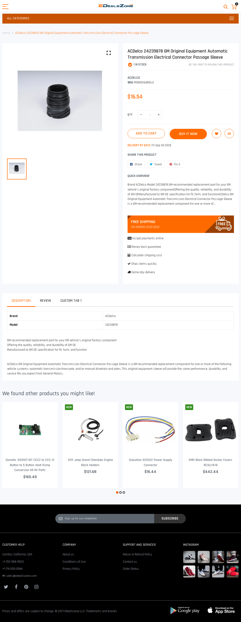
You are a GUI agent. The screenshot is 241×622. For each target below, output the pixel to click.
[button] (117, 492)
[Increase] (159, 115)
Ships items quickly (144, 264)
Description (21, 300)
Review (45, 300)
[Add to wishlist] (216, 133)
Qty (130, 114)
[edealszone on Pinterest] (26, 586)
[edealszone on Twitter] (5, 586)
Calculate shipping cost (146, 255)
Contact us (130, 562)
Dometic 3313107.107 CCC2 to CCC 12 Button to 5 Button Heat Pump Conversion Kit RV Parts (30, 465)
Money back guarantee (146, 247)
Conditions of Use (74, 562)
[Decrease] (141, 115)
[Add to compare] (229, 133)
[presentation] (11, 448)
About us (68, 554)
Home (6, 33)
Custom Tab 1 (70, 300)
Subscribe (169, 518)
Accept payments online (148, 238)
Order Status (131, 569)
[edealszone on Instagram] (36, 586)
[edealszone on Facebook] (16, 586)
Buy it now (188, 133)
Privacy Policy (71, 569)
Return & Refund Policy (137, 554)
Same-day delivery (143, 272)
